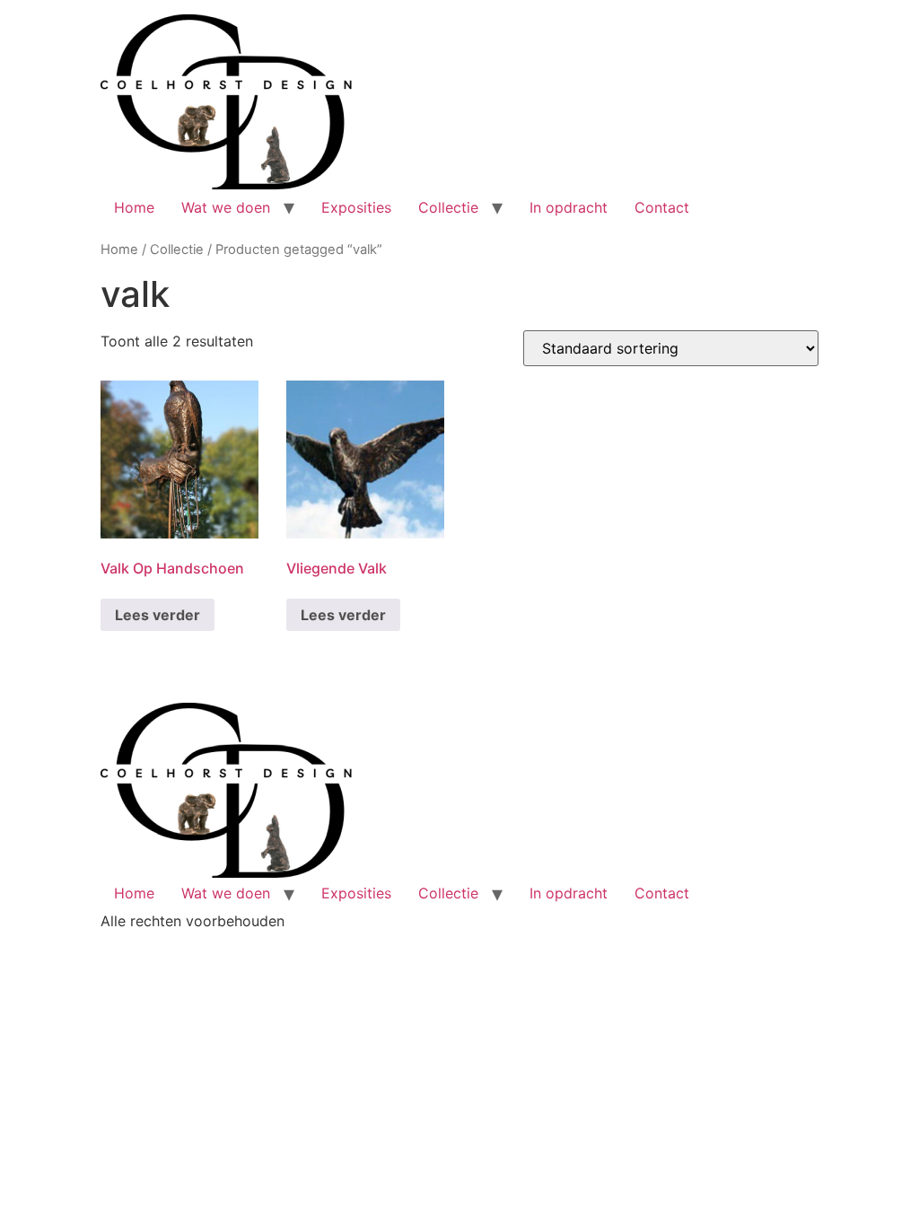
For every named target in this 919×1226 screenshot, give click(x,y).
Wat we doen (225, 207)
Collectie (448, 207)
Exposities (356, 207)
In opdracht (569, 207)
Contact (662, 207)
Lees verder (157, 615)
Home (134, 207)
